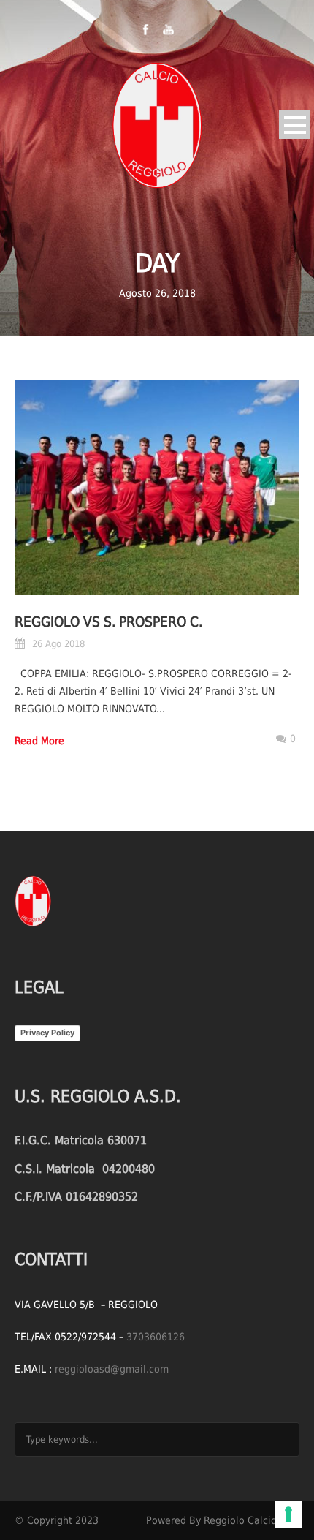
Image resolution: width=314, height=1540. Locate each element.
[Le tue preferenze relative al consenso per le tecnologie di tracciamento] (288, 1514)
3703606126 (155, 1337)
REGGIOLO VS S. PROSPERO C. (108, 622)
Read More (39, 741)
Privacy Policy (47, 1032)
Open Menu (294, 124)
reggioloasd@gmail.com (112, 1369)
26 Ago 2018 (58, 643)
